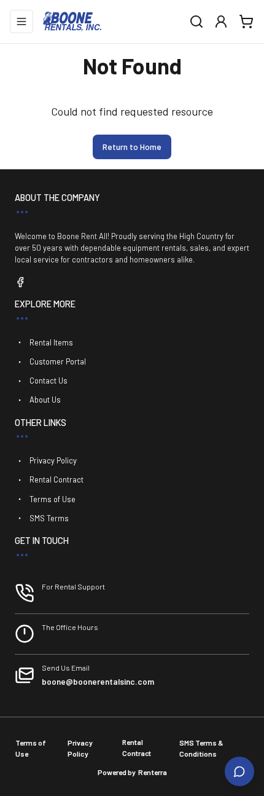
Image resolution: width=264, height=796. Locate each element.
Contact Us (48, 380)
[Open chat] (239, 771)
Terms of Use (52, 499)
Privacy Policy (53, 460)
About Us (45, 399)
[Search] (196, 21)
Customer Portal (57, 361)
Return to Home (132, 146)
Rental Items (51, 342)
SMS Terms (49, 518)
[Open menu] (21, 21)
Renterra (152, 772)
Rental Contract (56, 479)
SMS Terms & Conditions (201, 748)
